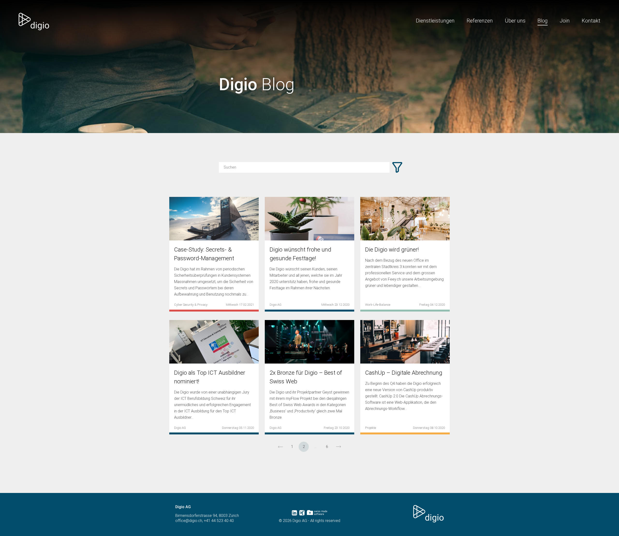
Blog (543, 21)
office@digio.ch (188, 520)
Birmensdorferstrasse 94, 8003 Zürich (207, 515)
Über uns (515, 21)
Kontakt (591, 21)
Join (565, 21)
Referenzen (480, 21)
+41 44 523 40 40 (219, 520)
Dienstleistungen (435, 21)
